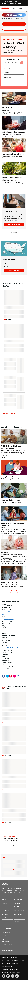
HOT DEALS (8, 836)
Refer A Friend (17, 906)
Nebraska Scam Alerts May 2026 (13, 132)
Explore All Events (7, 413)
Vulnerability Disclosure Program (10, 969)
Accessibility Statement (18, 960)
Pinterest (10, 676)
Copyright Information (7, 966)
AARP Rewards (6, 910)
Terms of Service (6, 960)
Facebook (3, 676)
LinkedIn (18, 676)
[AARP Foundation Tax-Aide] (14, 490)
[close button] (26, 12)
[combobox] (14, 63)
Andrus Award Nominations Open (13, 154)
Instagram (14, 676)
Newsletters (17, 903)
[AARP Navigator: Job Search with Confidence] (14, 513)
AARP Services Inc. (19, 925)
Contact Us (17, 896)
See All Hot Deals (14, 845)
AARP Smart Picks (6, 914)
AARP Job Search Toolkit (10, 583)
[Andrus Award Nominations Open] (14, 145)
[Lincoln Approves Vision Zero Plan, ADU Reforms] (14, 168)
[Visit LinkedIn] (17, 976)
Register (15, 8)
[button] (26, 8)
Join (14, 24)
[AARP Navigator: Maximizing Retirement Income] (14, 436)
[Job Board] (14, 542)
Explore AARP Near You (11, 59)
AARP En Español (18, 899)
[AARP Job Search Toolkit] (14, 573)
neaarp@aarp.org (9, 619)
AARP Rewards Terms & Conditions (11, 963)
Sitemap (4, 957)
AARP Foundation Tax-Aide (10, 500)
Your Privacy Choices (14, 972)
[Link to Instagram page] (12, 976)
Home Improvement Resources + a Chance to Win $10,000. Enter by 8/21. (11, 2)
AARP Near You (6, 917)
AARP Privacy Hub (12, 957)
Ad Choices (5, 972)
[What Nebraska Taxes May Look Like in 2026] (14, 98)
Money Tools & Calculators (10, 477)
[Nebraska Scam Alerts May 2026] (14, 123)
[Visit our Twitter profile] (8, 976)
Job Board (4, 552)
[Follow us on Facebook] (3, 976)
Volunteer (4, 903)
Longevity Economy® (7, 950)
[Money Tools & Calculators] (14, 467)
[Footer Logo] (14, 884)
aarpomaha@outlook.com (11, 647)
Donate (4, 899)
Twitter (7, 676)
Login (20, 8)
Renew (14, 28)
